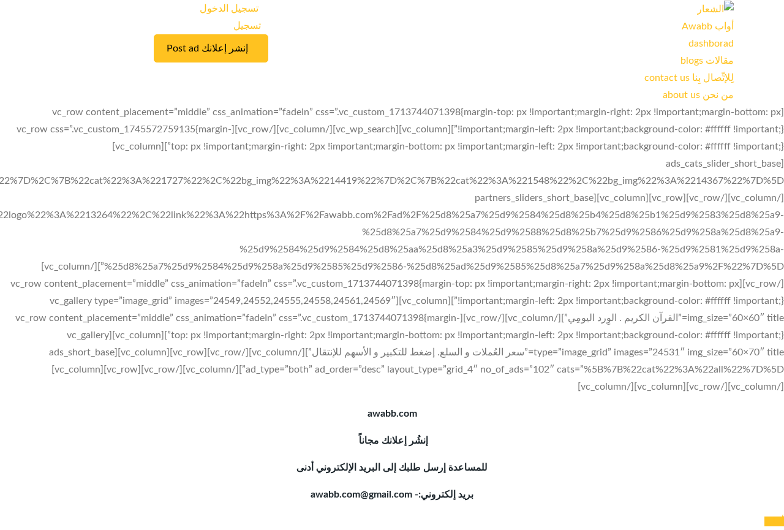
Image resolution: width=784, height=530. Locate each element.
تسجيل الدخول (230, 8)
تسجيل (247, 26)
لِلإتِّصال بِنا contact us (689, 78)
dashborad (711, 43)
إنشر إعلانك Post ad (207, 48)
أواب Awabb (708, 26)
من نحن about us (698, 95)
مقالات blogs (707, 61)
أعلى (774, 521)
